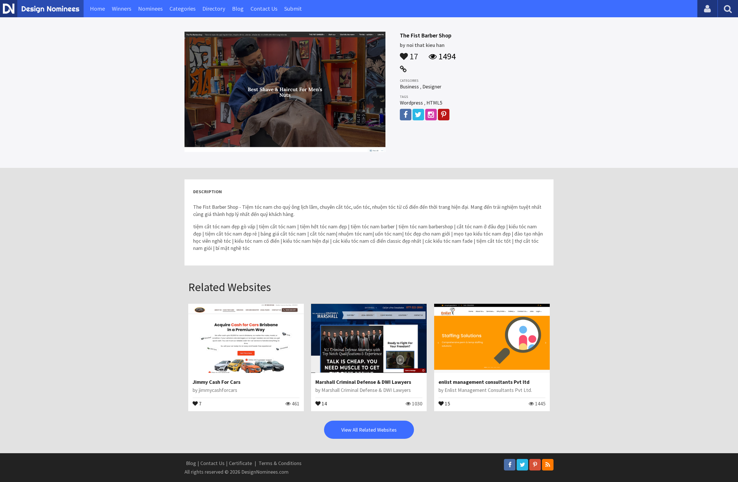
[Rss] (548, 464)
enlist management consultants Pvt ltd (484, 382)
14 (324, 403)
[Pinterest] (535, 464)
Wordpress (411, 102)
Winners (121, 8)
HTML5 (434, 102)
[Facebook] (509, 464)
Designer (431, 86)
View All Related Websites (369, 429)
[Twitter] (522, 464)
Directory (213, 8)
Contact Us (264, 8)
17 (413, 53)
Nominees (150, 8)
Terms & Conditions (280, 463)
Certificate (240, 463)
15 (447, 403)
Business (409, 86)
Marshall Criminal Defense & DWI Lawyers (363, 382)
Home (97, 8)
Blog (238, 8)
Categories (182, 8)
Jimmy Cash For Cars (216, 382)
